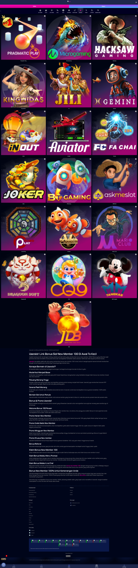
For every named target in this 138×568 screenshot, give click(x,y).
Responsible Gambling (32, 492)
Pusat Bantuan (31, 494)
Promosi (71, 490)
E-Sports (92, 12)
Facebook (32, 532)
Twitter (32, 535)
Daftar (34, 6)
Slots (46, 12)
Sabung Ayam (97, 12)
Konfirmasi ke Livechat (76, 502)
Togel (63, 12)
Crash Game (74, 12)
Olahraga (69, 12)
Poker (86, 12)
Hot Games (40, 12)
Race (57, 12)
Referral (71, 494)
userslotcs (74, 505)
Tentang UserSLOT (32, 490)
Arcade (80, 12)
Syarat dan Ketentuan (32, 496)
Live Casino (52, 12)
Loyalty (71, 492)
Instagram (32, 530)
